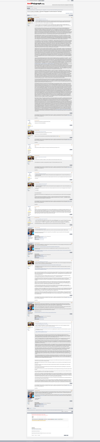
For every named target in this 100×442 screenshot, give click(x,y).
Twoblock (29, 144)
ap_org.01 (42, 255)
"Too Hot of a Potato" (41, 239)
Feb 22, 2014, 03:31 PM (37, 155)
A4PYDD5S (38, 257)
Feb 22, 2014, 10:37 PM (37, 206)
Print (72, 15)
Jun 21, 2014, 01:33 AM (37, 302)
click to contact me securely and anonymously (42, 237)
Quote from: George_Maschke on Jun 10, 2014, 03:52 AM (42, 261)
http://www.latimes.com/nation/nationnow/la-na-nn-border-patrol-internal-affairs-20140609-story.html (47, 246)
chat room (42, 236)
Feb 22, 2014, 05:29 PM (37, 182)
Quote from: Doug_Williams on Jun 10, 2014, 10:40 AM (41, 323)
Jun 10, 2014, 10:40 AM (37, 260)
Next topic (71, 13)
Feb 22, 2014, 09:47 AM (37, 120)
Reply (69, 15)
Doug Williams (30, 17)
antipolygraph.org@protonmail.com (40, 238)
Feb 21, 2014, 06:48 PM (37, 17)
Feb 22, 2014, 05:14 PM (37, 172)
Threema (36, 257)
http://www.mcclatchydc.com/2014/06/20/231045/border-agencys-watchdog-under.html (45, 312)
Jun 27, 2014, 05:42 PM (37, 321)
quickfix (29, 120)
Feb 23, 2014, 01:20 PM (37, 217)
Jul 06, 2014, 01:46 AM (37, 390)
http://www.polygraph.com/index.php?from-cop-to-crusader (63, 109)
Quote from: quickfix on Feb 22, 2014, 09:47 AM (41, 131)
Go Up (28, 408)
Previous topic (67, 13)
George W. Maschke (31, 227)
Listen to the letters (34, 429)
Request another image (38, 429)
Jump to (62, 411)
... (33, 15)
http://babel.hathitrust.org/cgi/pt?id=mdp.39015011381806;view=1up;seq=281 (44, 63)
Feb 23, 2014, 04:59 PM (37, 227)
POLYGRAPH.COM (69, 115)
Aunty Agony (30, 172)
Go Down (28, 15)
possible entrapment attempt (41, 395)
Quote (71, 137)
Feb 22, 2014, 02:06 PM (37, 144)
